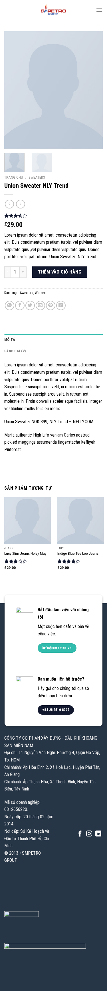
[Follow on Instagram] (89, 834)
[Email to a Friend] (40, 305)
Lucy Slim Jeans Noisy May (25, 553)
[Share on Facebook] (20, 305)
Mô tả (9, 339)
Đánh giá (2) (15, 351)
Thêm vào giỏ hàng (59, 272)
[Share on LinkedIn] (61, 305)
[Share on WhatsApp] (9, 305)
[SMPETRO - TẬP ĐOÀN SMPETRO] (53, 10)
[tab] (53, 339)
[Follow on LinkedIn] (98, 834)
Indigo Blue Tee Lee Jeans (77, 553)
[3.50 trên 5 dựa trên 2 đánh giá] (53, 215)
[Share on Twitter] (30, 305)
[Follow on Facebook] (80, 834)
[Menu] (99, 10)
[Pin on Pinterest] (50, 305)
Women (40, 293)
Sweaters (37, 177)
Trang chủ (13, 177)
